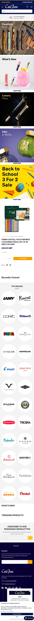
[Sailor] (9, 351)
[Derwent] (9, 422)
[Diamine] (25, 387)
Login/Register (27, 2)
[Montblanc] (25, 351)
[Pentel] (25, 493)
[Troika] (25, 422)
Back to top (16, 545)
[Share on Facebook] (7, 265)
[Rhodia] (9, 493)
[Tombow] (25, 475)
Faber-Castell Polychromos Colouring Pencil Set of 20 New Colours (16, 241)
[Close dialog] (30, 590)
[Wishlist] (27, 7)
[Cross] (25, 440)
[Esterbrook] (9, 458)
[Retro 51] (25, 404)
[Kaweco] (25, 298)
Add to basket (22, 258)
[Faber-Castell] (25, 334)
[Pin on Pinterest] (10, 265)
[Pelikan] (25, 316)
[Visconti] (9, 387)
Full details (4, 252)
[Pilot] (9, 369)
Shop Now (17, 91)
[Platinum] (9, 404)
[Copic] (9, 316)
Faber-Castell (5, 236)
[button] (31, 7)
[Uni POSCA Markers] (9, 334)
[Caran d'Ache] (25, 369)
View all (17, 288)
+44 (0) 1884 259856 (10, 581)
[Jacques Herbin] (9, 475)
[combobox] (17, 11)
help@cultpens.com (10, 584)
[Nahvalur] (9, 440)
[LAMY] (9, 298)
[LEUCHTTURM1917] (25, 458)
